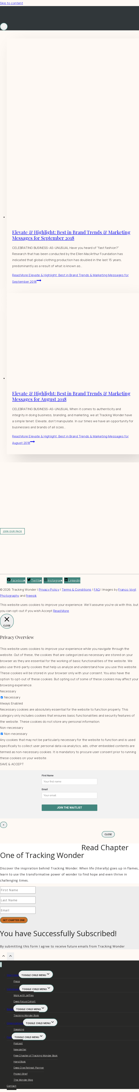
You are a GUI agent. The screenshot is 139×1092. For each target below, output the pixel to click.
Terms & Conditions (76, 589)
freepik (31, 596)
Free (9, 1037)
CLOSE (108, 834)
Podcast (18, 1043)
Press (17, 981)
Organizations (15, 1023)
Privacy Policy (49, 589)
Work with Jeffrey (70, 498)
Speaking (19, 1029)
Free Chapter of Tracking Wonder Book (35, 1055)
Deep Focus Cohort (25, 1001)
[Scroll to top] (3, 956)
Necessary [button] (8, 691)
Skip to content (11, 3)
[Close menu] (1, 964)
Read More (61, 611)
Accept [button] (47, 611)
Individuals (13, 989)
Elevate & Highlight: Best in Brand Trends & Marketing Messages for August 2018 (71, 396)
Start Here (13, 975)
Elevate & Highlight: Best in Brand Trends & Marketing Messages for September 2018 (71, 235)
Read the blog (68, 486)
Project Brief (20, 1073)
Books (10, 1009)
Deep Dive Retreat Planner (29, 1067)
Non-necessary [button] (11, 728)
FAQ (97, 589)
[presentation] (73, 129)
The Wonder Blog (23, 1079)
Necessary (12, 697)
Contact (11, 1085)
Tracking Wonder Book (26, 1015)
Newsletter (20, 1049)
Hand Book (20, 1061)
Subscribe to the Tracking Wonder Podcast (90, 492)
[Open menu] (4, 26)
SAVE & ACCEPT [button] (12, 764)
